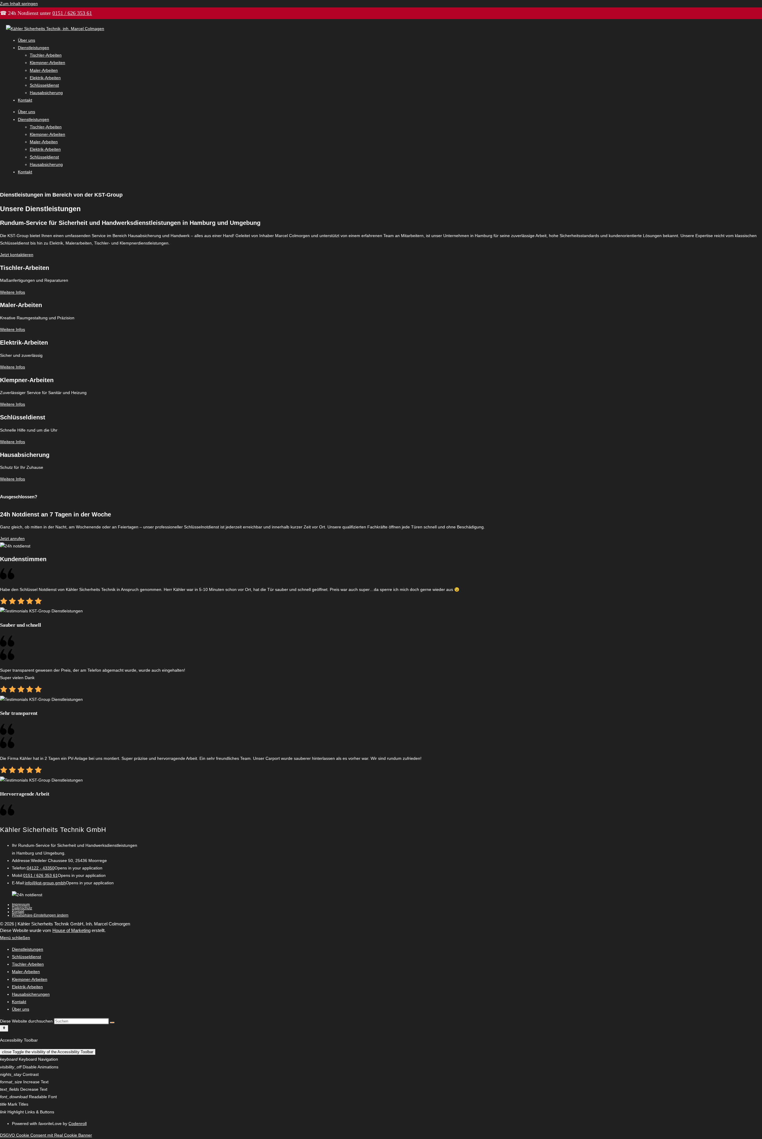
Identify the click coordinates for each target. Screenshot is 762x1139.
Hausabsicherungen (31, 994)
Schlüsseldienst (44, 85)
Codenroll (77, 1123)
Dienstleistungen (33, 47)
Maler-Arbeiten (44, 70)
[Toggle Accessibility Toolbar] (4, 1028)
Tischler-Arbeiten (46, 55)
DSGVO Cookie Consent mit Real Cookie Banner (46, 1135)
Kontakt (25, 100)
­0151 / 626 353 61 (72, 13)
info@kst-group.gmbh (45, 882)
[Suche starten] (112, 1022)
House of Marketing (71, 930)
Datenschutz (22, 908)
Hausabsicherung (46, 92)
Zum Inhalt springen (19, 3)
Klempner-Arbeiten (47, 62)
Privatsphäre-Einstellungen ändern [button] (40, 915)
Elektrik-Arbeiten (45, 77)
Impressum (21, 905)
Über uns (26, 40)
